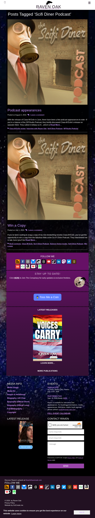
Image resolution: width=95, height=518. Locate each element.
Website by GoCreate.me (14, 505)
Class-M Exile (27, 244)
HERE (16, 278)
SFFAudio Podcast (70, 128)
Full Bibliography (14, 409)
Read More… (56, 125)
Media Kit (11, 391)
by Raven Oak (16, 500)
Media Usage (13, 387)
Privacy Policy (71, 457)
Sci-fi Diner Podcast (41, 244)
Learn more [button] (16, 514)
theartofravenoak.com (34, 480)
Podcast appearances (24, 110)
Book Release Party (55, 396)
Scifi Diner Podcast (55, 128)
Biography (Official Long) (18, 405)
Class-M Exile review (17, 128)
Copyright (11, 412)
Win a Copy (17, 225)
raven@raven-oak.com (67, 409)
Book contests (15, 244)
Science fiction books (58, 244)
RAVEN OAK (48, 6)
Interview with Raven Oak (37, 128)
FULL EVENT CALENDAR (59, 413)
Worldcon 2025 (53, 387)
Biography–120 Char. (16, 398)
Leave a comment (37, 115)
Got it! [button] (81, 512)
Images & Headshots (16, 394)
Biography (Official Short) (18, 402)
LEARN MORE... (48, 363)
